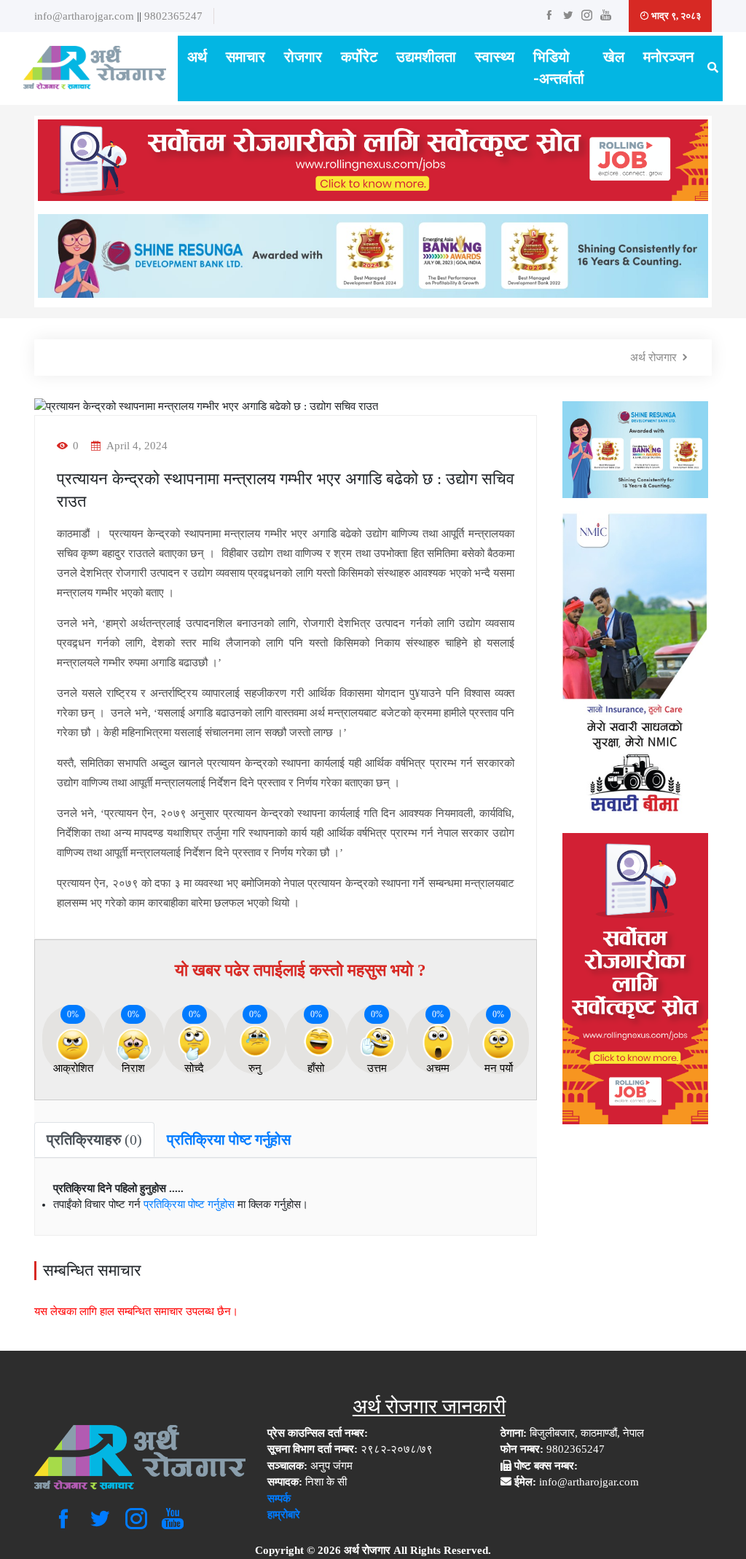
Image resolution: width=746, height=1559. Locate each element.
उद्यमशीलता (426, 57)
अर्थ (197, 57)
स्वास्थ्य (494, 57)
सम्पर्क (279, 1498)
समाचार (245, 57)
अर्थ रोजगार (653, 357)
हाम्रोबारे (283, 1514)
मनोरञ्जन (668, 57)
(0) (94, 1140)
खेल (613, 57)
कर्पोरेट (359, 57)
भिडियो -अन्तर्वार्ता (558, 68)
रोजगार (303, 57)
